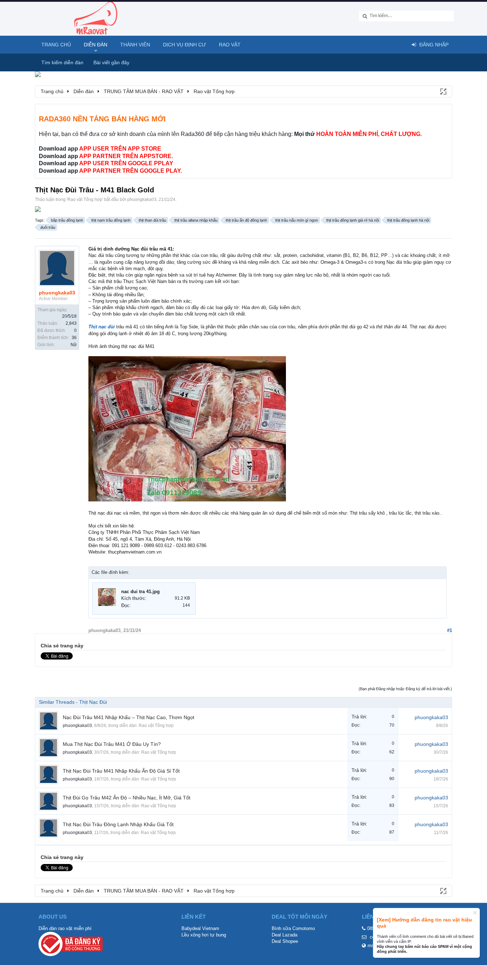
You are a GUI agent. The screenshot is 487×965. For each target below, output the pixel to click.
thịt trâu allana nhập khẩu (195, 220)
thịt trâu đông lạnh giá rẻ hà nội (352, 220)
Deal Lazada (284, 935)
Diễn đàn (95, 44)
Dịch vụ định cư (184, 44)
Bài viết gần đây (111, 62)
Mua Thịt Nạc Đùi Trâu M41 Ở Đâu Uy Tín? (112, 744)
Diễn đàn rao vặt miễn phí (65, 928)
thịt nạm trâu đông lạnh (110, 220)
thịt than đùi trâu (152, 220)
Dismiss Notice (475, 912)
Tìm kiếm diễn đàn (62, 62)
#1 (449, 630)
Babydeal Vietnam (200, 928)
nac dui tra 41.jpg (140, 591)
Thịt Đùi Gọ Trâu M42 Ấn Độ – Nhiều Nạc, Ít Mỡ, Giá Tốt (126, 797)
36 (74, 337)
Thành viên (135, 44)
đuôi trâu (47, 227)
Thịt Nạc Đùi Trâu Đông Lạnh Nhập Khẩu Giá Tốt (118, 824)
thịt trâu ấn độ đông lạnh (246, 220)
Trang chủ (56, 44)
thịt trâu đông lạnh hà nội (408, 220)
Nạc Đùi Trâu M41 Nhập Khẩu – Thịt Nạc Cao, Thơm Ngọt (128, 717)
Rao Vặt (230, 44)
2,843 (71, 323)
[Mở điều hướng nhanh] (442, 91)
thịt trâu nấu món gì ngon (296, 220)
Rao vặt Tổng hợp (84, 199)
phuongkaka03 (142, 199)
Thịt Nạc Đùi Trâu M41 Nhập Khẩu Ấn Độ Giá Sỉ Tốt (121, 771)
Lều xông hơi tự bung (203, 935)
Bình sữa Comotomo (293, 928)
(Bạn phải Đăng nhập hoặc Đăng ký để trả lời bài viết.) (405, 689)
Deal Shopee (285, 941)
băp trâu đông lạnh (67, 220)
